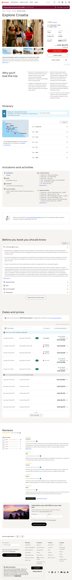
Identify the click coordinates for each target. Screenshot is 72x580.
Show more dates (35, 415)
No (22, 536)
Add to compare (56, 59)
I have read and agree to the (45, 520)
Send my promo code (39, 524)
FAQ (49, 550)
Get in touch (51, 545)
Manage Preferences (37, 571)
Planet (60, 554)
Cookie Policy (18, 575)
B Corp (61, 545)
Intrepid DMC (40, 550)
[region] (23, 571)
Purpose (61, 542)
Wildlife (61, 556)
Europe (9, 11)
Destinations (14, 2)
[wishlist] (59, 2)
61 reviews (54, 22)
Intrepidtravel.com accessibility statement (41, 563)
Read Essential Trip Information (36, 297)
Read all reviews (31, 498)
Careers (38, 552)
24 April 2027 (65, 47)
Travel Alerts (28, 552)
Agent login (28, 560)
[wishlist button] (66, 60)
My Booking (28, 545)
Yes (17, 536)
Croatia (14, 11)
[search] (49, 2)
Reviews (50, 552)
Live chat (50, 547)
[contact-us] (66, 2)
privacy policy (52, 520)
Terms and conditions (55, 318)
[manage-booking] (62, 2)
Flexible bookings (29, 555)
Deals (31, 2)
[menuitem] (5, 2)
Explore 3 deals (58, 55)
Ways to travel (24, 2)
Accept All (37, 568)
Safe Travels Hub (29, 550)
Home (3, 11)
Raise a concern (51, 557)
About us (39, 545)
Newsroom (50, 555)
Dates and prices (57, 51)
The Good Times (40, 547)
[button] (22, 33)
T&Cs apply (12, 551)
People (61, 551)
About (36, 2)
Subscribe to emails (12, 555)
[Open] (20, 433)
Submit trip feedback (30, 547)
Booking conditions (29, 557)
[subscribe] (69, 2)
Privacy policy (40, 555)
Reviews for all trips (42, 498)
